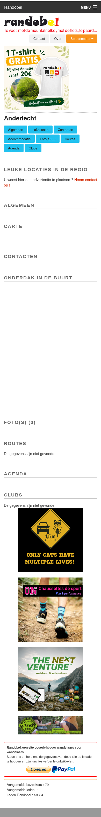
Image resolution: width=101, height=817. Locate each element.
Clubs (33, 148)
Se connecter (80, 38)
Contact (39, 38)
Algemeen (15, 129)
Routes (70, 138)
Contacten (65, 129)
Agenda (13, 148)
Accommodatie (19, 138)
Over (57, 38)
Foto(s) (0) (47, 138)
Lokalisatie (40, 129)
